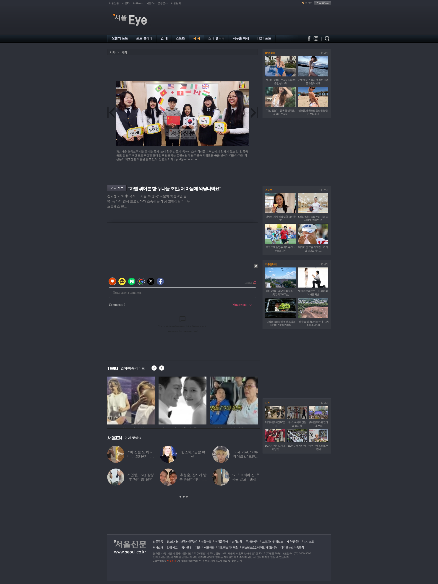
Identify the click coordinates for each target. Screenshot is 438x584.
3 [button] (187, 497)
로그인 (309, 3)
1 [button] (180, 497)
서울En (150, 3)
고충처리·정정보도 (272, 541)
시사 (112, 52)
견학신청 (237, 541)
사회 (124, 52)
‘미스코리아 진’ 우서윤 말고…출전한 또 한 (246, 479)
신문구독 (158, 541)
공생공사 (163, 3)
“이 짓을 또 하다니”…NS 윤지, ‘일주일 (140, 456)
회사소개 (158, 547)
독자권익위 (252, 541)
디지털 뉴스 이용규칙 (292, 547)
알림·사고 (172, 547)
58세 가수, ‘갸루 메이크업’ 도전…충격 (246, 456)
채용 (197, 547)
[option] (131, 399)
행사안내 (186, 547)
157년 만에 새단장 (297, 445)
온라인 (187, 541)
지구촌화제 (270, 264)
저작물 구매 (221, 541)
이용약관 (209, 547)
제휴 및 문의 (293, 541)
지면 (180, 541)
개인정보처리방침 (228, 547)
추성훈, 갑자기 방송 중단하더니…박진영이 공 (193, 479)
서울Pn (126, 3)
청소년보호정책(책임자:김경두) (259, 547)
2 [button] (184, 497)
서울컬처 (176, 3)
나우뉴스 (138, 3)
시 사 (267, 402)
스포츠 (268, 190)
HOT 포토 (270, 53)
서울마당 (206, 541)
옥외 (193, 541)
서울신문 (114, 3)
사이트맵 (309, 541)
